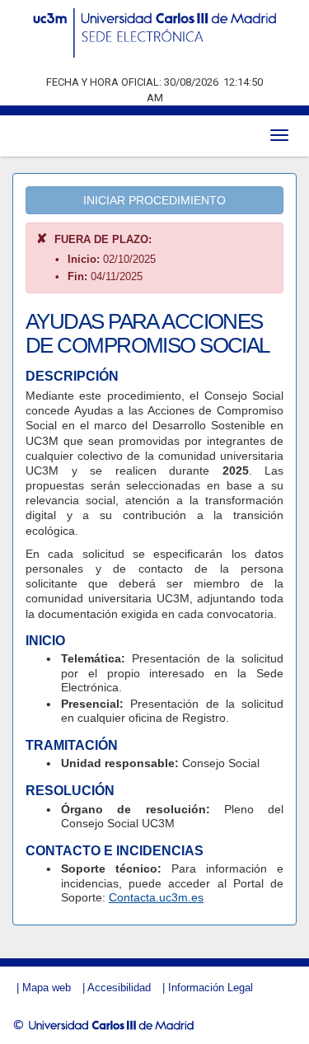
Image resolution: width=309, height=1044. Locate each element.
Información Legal (210, 987)
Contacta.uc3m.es (156, 897)
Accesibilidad (119, 987)
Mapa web (46, 987)
